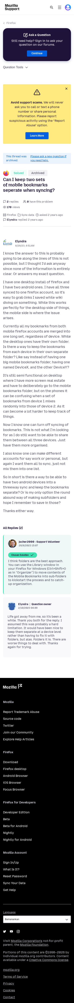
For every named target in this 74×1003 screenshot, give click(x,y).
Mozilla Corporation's (26, 941)
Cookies (9, 990)
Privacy (8, 983)
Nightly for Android (17, 840)
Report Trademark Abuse (21, 712)
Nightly (8, 833)
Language (9, 912)
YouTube (11, 931)
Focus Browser (14, 789)
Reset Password (15, 876)
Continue (37, 53)
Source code (12, 719)
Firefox (11, 23)
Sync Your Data (14, 883)
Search (52, 7)
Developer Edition (16, 812)
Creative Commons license (48, 960)
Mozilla (12, 687)
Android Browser (15, 776)
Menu (60, 7)
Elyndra (20, 241)
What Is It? (11, 869)
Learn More (37, 135)
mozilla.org (11, 970)
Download (10, 762)
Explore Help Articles (18, 739)
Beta (6, 819)
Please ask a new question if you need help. (48, 158)
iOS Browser (12, 782)
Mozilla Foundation (34, 945)
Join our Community (18, 732)
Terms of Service (15, 976)
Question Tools (13, 67)
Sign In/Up (11, 862)
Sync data (27, 215)
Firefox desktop (14, 769)
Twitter (8, 725)
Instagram (18, 931)
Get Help (9, 890)
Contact (9, 997)
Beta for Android (15, 826)
